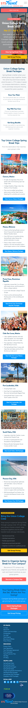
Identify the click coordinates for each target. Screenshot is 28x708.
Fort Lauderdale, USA (10, 385)
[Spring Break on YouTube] (15, 682)
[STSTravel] (7, 701)
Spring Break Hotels (8, 665)
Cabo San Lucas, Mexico (11, 333)
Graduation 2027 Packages (10, 676)
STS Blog (5, 657)
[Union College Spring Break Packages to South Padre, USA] (14, 419)
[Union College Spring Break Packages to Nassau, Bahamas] (14, 214)
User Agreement (8, 648)
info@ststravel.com (6, 6)
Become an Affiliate (8, 639)
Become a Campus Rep (14, 579)
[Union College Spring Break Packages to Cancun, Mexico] (14, 164)
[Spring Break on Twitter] (11, 682)
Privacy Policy (7, 646)
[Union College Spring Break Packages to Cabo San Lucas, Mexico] (14, 320)
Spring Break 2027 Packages (11, 674)
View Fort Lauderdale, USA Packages (14, 403)
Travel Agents (7, 637)
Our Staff (5, 635)
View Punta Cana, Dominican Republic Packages (14, 304)
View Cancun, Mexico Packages (14, 199)
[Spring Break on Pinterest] (18, 682)
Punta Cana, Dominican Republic (11, 280)
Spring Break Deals (8, 669)
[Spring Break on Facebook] (8, 682)
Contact (5, 628)
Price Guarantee (8, 652)
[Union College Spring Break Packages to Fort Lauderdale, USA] (14, 373)
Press (4, 641)
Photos (9, 641)
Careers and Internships (10, 631)
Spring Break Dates (8, 663)
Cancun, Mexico (8, 176)
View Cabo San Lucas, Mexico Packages (14, 356)
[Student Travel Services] (9, 3)
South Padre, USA (9, 432)
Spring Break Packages (9, 667)
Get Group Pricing (14, 57)
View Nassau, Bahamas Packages (14, 251)
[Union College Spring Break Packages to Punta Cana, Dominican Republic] (14, 266)
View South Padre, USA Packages (14, 451)
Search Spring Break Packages (14, 607)
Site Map (5, 656)
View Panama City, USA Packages (14, 501)
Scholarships (6, 633)
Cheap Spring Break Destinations (12, 670)
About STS (6, 629)
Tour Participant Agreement (11, 650)
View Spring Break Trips (14, 52)
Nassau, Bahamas (9, 227)
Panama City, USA (9, 478)
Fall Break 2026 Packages (10, 672)
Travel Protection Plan (9, 654)
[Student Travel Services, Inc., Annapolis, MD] (9, 695)
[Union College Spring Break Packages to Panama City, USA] (14, 466)
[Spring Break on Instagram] (5, 682)
